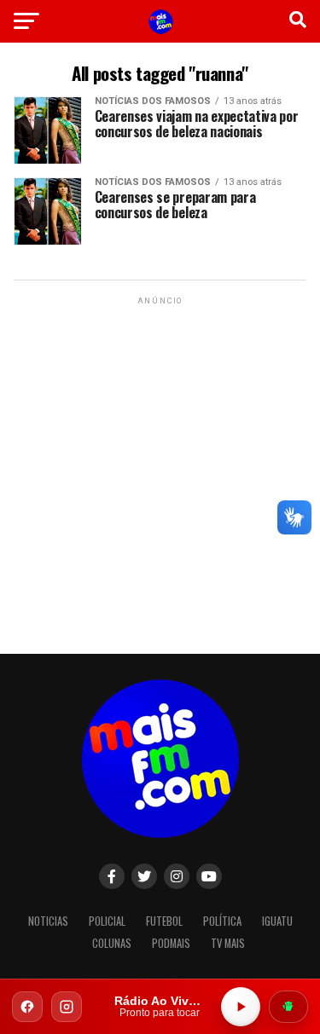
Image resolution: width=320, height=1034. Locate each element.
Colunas (111, 943)
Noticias (48, 921)
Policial (107, 921)
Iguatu (277, 921)
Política (222, 921)
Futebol (164, 921)
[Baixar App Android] (288, 1007)
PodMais (171, 943)
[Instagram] (66, 1006)
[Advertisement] (160, 468)
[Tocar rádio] (240, 1006)
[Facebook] (27, 1006)
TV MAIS (228, 943)
